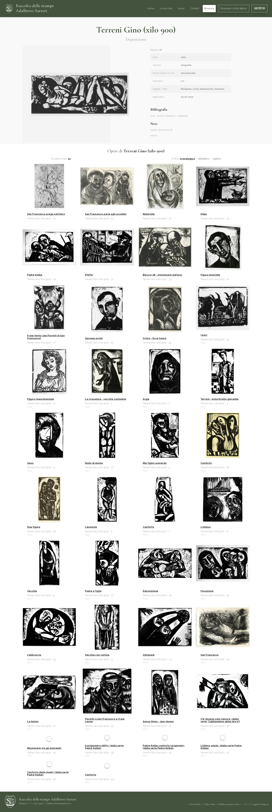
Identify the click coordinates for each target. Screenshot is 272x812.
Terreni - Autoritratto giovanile (220, 399)
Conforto (206, 463)
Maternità (149, 214)
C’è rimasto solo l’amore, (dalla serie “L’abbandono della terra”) (220, 720)
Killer (204, 214)
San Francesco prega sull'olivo (46, 214)
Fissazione (207, 591)
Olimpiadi (149, 655)
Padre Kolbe (34, 275)
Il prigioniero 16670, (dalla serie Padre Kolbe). (104, 786)
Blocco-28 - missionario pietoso (162, 275)
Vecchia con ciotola (97, 655)
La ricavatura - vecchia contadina (105, 399)
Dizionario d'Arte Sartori (233, 8)
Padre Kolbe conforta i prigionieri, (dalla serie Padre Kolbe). (164, 786)
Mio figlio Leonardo (155, 463)
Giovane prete (94, 338)
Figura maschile (210, 275)
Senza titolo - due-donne (158, 721)
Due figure (33, 527)
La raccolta (166, 8)
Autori (181, 8)
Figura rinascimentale (40, 399)
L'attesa (206, 527)
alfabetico (203, 159)
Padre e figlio (93, 591)
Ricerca (209, 8)
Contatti (194, 8)
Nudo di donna (94, 463)
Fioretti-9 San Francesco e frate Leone (105, 720)
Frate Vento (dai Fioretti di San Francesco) (46, 337)
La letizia (32, 721)
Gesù (30, 463)
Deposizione (150, 591)
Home (150, 8)
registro (217, 159)
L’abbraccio (34, 655)
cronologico (187, 159)
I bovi (204, 335)
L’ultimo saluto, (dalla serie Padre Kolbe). (221, 786)
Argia (146, 399)
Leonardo (91, 527)
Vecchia (32, 591)
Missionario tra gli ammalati (44, 788)
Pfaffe (89, 275)
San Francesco (210, 655)
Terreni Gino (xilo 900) (136, 30)
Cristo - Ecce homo (154, 338)
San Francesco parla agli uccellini (105, 214)
